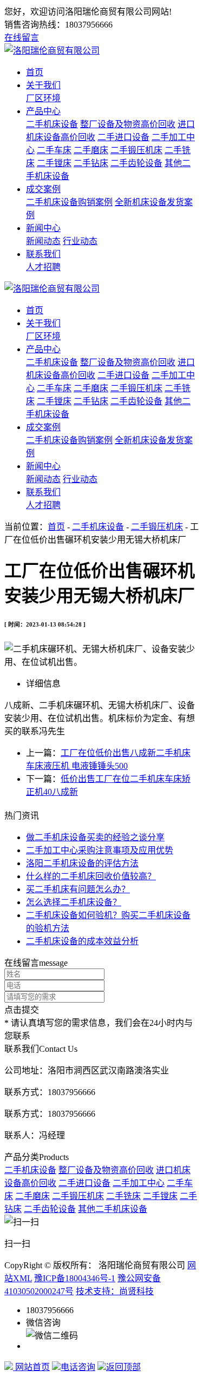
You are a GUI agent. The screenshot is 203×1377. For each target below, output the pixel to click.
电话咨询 (78, 1367)
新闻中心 (43, 228)
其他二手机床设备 (112, 1209)
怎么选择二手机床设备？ (73, 902)
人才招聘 (43, 267)
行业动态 (80, 241)
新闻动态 (43, 241)
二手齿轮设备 (136, 163)
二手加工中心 (139, 1183)
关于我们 (43, 85)
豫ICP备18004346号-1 (74, 1278)
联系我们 (43, 254)
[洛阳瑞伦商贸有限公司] (52, 50)
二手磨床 (91, 150)
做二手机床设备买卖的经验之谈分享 (95, 837)
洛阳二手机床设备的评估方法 (82, 863)
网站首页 (31, 1367)
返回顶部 (123, 1367)
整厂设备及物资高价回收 (127, 124)
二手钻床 (91, 163)
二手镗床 (54, 163)
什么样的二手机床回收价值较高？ (91, 876)
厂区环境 (43, 98)
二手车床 (54, 150)
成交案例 (43, 189)
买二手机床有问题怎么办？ (78, 889)
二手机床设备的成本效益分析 (82, 941)
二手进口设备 (123, 137)
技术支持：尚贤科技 (115, 1291)
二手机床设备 (52, 124)
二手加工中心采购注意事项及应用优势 (99, 850)
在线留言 (21, 37)
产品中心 (43, 111)
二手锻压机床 (136, 150)
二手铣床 (123, 1196)
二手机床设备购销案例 (69, 202)
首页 (34, 72)
